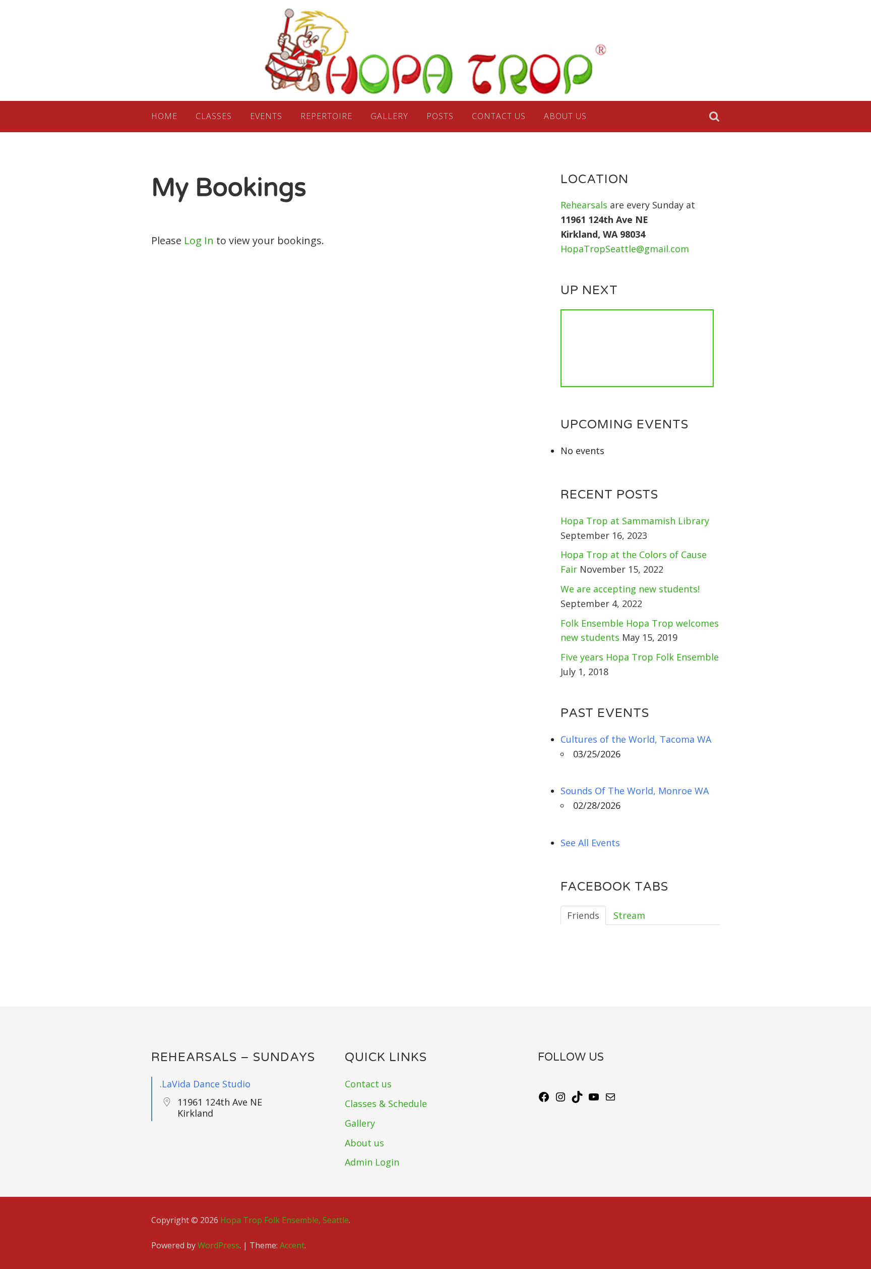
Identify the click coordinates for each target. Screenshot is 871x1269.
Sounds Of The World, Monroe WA (635, 791)
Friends (583, 915)
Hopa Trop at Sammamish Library (635, 521)
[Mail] (610, 1099)
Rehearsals (585, 205)
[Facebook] (544, 1099)
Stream (629, 915)
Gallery (389, 116)
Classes (214, 116)
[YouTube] (594, 1099)
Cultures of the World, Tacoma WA (636, 739)
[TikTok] (577, 1099)
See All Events (590, 843)
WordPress (218, 1245)
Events (266, 116)
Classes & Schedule (386, 1103)
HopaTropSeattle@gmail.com (625, 249)
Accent (292, 1245)
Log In (199, 240)
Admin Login (372, 1162)
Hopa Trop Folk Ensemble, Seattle (284, 1220)
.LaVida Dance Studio (205, 1084)
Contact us (499, 116)
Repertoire (326, 116)
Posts (440, 116)
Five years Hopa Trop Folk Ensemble (640, 657)
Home (164, 116)
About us (565, 116)
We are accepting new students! (630, 589)
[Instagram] (560, 1099)
